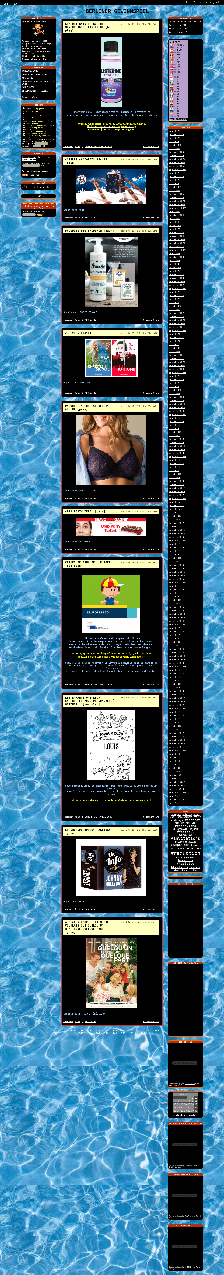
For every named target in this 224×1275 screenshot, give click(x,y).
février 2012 (176, 733)
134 (73, 1030)
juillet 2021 (176, 337)
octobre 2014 (176, 621)
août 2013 (174, 670)
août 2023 (174, 253)
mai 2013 (174, 680)
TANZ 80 (188, 1216)
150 (123, 1033)
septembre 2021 (177, 330)
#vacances (194, 867)
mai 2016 (174, 554)
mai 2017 (174, 512)
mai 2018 (174, 470)
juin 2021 (174, 341)
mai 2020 (174, 386)
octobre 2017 (176, 495)
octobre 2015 (176, 579)
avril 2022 (175, 306)
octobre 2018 (176, 453)
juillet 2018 (176, 463)
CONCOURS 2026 (30, 71)
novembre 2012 (177, 701)
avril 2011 (175, 768)
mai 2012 (174, 722)
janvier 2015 (176, 610)
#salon (179, 857)
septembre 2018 (177, 456)
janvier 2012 (176, 736)
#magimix (196, 845)
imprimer (68, 146)
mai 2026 (174, 141)
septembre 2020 (177, 372)
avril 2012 (175, 726)
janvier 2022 (176, 316)
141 (132, 1030)
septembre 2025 (177, 169)
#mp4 (172, 848)
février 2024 (176, 232)
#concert (179, 823)
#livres (179, 842)
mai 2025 (174, 183)
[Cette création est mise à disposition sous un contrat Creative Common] (29, 160)
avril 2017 (175, 516)
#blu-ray (187, 814)
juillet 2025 (176, 176)
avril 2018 (175, 474)
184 (143, 1033)
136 (90, 1030)
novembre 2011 (177, 743)
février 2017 (176, 523)
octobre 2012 (176, 705)
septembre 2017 (177, 498)
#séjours (185, 860)
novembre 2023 (177, 243)
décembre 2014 (177, 614)
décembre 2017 (177, 488)
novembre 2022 (177, 281)
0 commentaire (151, 146)
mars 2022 (174, 309)
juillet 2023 (176, 257)
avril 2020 (175, 390)
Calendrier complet (185, 1115)
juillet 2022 (176, 295)
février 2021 (176, 355)
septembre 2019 (177, 414)
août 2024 (174, 211)
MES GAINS (27, 78)
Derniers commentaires (35, 171)
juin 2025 (174, 180)
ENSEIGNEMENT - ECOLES (35, 91)
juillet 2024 (176, 215)
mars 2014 (174, 645)
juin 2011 (174, 761)
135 (81, 1030)
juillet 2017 (176, 505)
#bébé (179, 817)
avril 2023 (175, 267)
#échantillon (189, 870)
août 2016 (174, 544)
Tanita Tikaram (174, 1085)
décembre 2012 (177, 698)
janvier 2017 (176, 526)
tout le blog (29, 97)
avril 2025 (175, 187)
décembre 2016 (177, 530)
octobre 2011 (176, 747)
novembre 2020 (177, 365)
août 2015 (174, 586)
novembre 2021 (177, 323)
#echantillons (181, 829)
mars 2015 (174, 603)
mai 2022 (174, 302)
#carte (197, 817)
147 (98, 1033)
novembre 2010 (177, 785)
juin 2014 (174, 635)
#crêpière (191, 823)
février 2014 (176, 649)
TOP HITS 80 (190, 1084)
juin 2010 (174, 803)
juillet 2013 (176, 673)
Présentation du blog (34, 59)
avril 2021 (175, 348)
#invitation (185, 835)
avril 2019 (175, 432)
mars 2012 (174, 729)
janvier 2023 (176, 278)
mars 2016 (174, 561)
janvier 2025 (176, 197)
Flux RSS (33, 175)
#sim (186, 857)
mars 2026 (174, 148)
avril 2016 (175, 558)
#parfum (194, 848)
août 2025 (174, 173)
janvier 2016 (176, 568)
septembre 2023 (177, 250)
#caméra (188, 817)
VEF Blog (9, 4)
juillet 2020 (176, 379)
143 (38, 196)
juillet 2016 (176, 547)
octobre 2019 (176, 411)
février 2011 (176, 775)
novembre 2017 (177, 491)
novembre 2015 (177, 575)
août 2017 (174, 502)
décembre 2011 (177, 740)
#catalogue (177, 820)
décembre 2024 (177, 201)
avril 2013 (175, 684)
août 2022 (174, 292)
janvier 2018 (176, 484)
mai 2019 (174, 428)
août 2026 (174, 131)
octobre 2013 (176, 663)
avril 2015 (175, 600)
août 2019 (174, 418)
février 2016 (176, 565)
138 (106, 1030)
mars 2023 (174, 271)
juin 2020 (174, 383)
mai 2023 (174, 264)
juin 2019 (174, 425)
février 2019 (176, 439)
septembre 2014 (177, 624)
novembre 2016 (177, 533)
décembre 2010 (177, 782)
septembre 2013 (177, 666)
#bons (197, 814)
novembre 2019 (177, 407)
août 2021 (174, 334)
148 (106, 1033)
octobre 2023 (176, 246)
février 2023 (176, 274)
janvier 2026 (176, 155)
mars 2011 (174, 771)
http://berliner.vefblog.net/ (203, 2)
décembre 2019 (177, 404)
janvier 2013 (176, 694)
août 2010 (174, 796)
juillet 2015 (176, 589)
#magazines (180, 845)
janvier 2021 (176, 358)
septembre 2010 (177, 792)
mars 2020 (174, 393)
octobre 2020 (176, 369)
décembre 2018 (177, 446)
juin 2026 (174, 138)
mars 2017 (174, 519)
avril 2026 (175, 145)
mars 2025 (174, 190)
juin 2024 (174, 218)
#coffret (192, 820)
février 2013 (176, 691)
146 (90, 1033)
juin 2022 (174, 299)
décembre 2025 (177, 159)
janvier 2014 (176, 652)
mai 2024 (174, 222)
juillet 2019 (176, 421)
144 (157, 1030)
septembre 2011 (177, 750)
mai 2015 (174, 596)
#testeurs (179, 867)
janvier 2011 (176, 778)
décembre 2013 (177, 656)
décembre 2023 (177, 239)
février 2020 (176, 397)
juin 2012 (174, 719)
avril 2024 (175, 225)
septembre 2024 (177, 208)
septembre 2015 (177, 582)
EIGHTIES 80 (190, 1165)
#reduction (185, 853)
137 (98, 1030)
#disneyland (185, 826)
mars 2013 (174, 687)
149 (115, 1033)
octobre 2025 (176, 166)
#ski (192, 857)
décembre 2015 (177, 572)
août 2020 (174, 376)
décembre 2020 (177, 362)
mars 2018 (174, 477)
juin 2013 (174, 677)
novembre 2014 (177, 617)
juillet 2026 (176, 134)
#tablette (185, 863)
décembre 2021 (177, 320)
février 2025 (176, 194)
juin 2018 (174, 467)
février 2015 (176, 607)
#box (172, 817)
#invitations (185, 838)
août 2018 (174, 460)
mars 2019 (174, 435)
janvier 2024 (176, 236)
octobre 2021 (176, 327)
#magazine (190, 842)
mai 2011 (174, 764)
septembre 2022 (177, 288)
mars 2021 (174, 351)
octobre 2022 (176, 285)
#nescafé (181, 848)
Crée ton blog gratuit (38, 187)
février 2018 (176, 481)
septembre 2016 (177, 540)
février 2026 (176, 152)
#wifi (177, 870)
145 (81, 1033)
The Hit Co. (173, 1167)
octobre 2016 (176, 537)
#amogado (176, 814)
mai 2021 (174, 344)
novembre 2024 (177, 204)
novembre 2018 (177, 449)
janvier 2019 (176, 442)
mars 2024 (174, 229)
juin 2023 (174, 260)
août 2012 (174, 712)
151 (132, 1033)
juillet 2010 (176, 799)
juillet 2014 (176, 631)
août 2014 (174, 628)
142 (140, 1030)
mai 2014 (174, 638)
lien (77, 146)
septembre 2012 (177, 708)
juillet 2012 (176, 715)
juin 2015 (174, 593)
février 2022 (176, 313)
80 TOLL (188, 1267)
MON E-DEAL (28, 87)
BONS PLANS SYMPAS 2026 (35, 74)
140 (123, 1030)
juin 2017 (174, 509)
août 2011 (174, 754)
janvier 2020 (176, 400)
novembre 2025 (177, 162)
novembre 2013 (177, 659)
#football (185, 832)
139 (115, 1030)
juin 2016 (174, 551)
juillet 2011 (176, 757)
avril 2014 (175, 642)
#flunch (194, 829)
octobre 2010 (176, 789)
